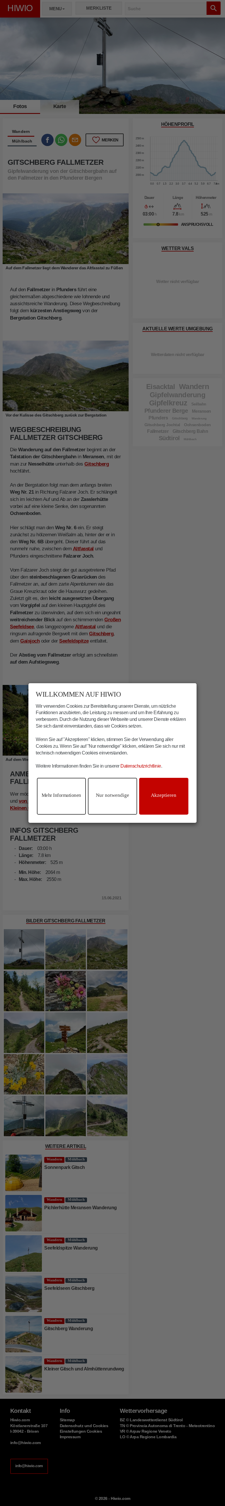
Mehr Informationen (61, 795)
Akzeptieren (163, 795)
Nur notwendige (112, 795)
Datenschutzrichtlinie (140, 766)
